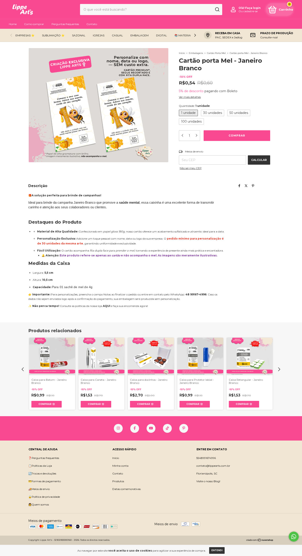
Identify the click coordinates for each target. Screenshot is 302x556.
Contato (91, 24)
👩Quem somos (38, 504)
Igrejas (98, 35)
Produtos (118, 481)
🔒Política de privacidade (44, 496)
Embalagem (139, 35)
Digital (161, 35)
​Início (115, 458)
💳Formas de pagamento (44, 481)
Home (13, 24)
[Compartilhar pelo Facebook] (239, 186)
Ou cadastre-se (248, 11)
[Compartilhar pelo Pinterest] (253, 186)
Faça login (253, 8)
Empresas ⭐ (24, 35)
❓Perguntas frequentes (43, 458)
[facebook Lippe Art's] (134, 428)
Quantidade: (194, 105)
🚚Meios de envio (39, 489)
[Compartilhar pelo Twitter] (246, 186)
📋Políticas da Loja (40, 465)
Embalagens (196, 53)
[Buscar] (217, 10)
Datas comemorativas (126, 489)
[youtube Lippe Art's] (151, 428)
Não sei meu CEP (191, 168)
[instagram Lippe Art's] (118, 428)
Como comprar (34, 24)
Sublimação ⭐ (53, 35)
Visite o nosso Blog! (208, 481)
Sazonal (78, 35)
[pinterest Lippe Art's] (183, 428)
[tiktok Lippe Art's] (167, 428)
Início (182, 53)
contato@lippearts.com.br (213, 465)
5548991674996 (206, 458)
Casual (117, 35)
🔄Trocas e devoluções (42, 473)
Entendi (216, 550)
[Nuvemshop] (260, 540)
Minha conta (120, 465)
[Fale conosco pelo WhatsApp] (294, 537)
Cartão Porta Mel (216, 53)
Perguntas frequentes (65, 24)
